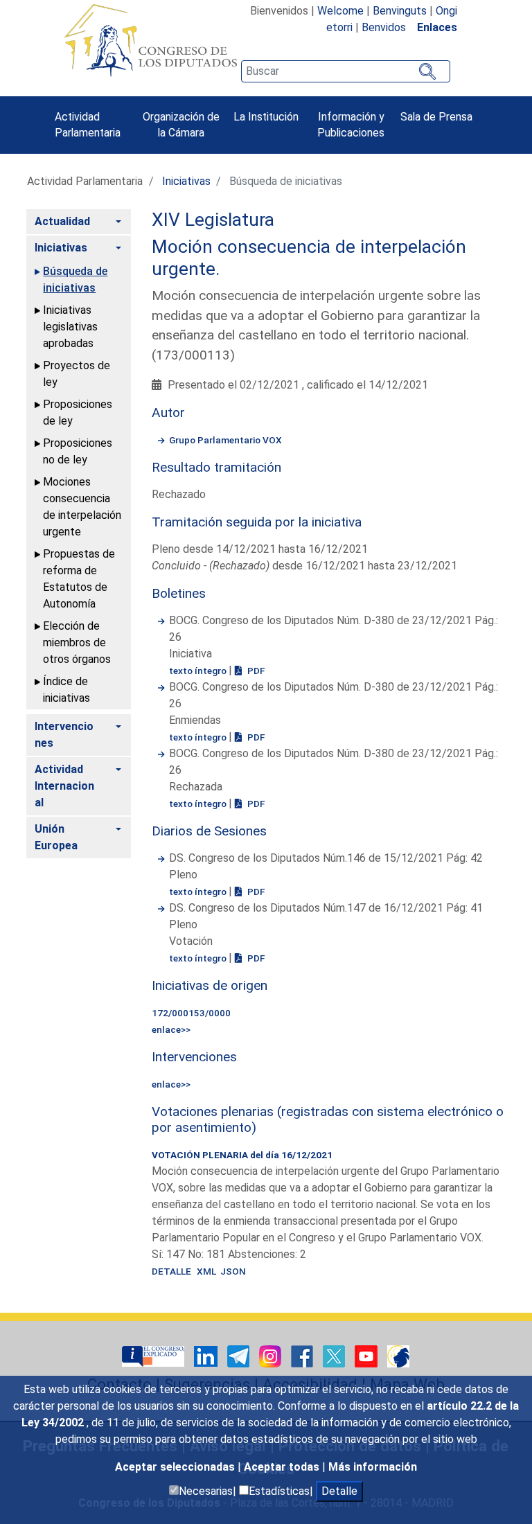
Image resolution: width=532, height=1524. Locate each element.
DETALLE (171, 1271)
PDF (255, 670)
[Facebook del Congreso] (303, 1355)
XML (208, 1271)
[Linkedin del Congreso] (207, 1355)
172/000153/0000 (191, 1012)
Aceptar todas (283, 1466)
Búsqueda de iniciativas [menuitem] (75, 279)
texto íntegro (199, 670)
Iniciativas (186, 181)
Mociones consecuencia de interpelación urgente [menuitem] (82, 506)
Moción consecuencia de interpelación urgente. (309, 257)
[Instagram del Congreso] (271, 1355)
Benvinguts (400, 10)
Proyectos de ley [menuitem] (76, 374)
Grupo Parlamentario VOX (225, 439)
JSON (233, 1271)
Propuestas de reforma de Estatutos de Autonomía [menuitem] (79, 578)
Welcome (340, 10)
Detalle (339, 1491)
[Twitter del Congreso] (335, 1355)
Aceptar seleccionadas (176, 1466)
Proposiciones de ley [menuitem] (77, 412)
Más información (372, 1466)
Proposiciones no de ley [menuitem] (77, 451)
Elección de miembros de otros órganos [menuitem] (77, 642)
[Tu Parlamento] (154, 1355)
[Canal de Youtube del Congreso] (367, 1355)
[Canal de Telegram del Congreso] (240, 1355)
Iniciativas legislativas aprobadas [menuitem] (70, 326)
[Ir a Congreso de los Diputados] (150, 40)
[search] (345, 71)
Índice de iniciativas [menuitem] (66, 690)
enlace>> (171, 1029)
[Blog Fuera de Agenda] (398, 1355)
